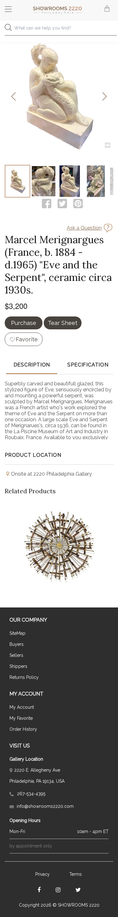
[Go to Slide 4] (96, 181)
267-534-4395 (30, 793)
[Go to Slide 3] (69, 181)
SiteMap (17, 633)
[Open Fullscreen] (107, 145)
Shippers (18, 666)
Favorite (27, 339)
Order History (23, 729)
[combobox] (59, 30)
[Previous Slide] (13, 96)
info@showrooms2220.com (44, 806)
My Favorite (21, 718)
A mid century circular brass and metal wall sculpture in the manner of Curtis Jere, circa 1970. (59, 530)
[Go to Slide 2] (43, 181)
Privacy (42, 874)
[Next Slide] (104, 96)
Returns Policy (24, 677)
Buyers (16, 644)
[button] (59, 96)
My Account (21, 707)
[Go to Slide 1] (17, 181)
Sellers (16, 655)
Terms (75, 874)
